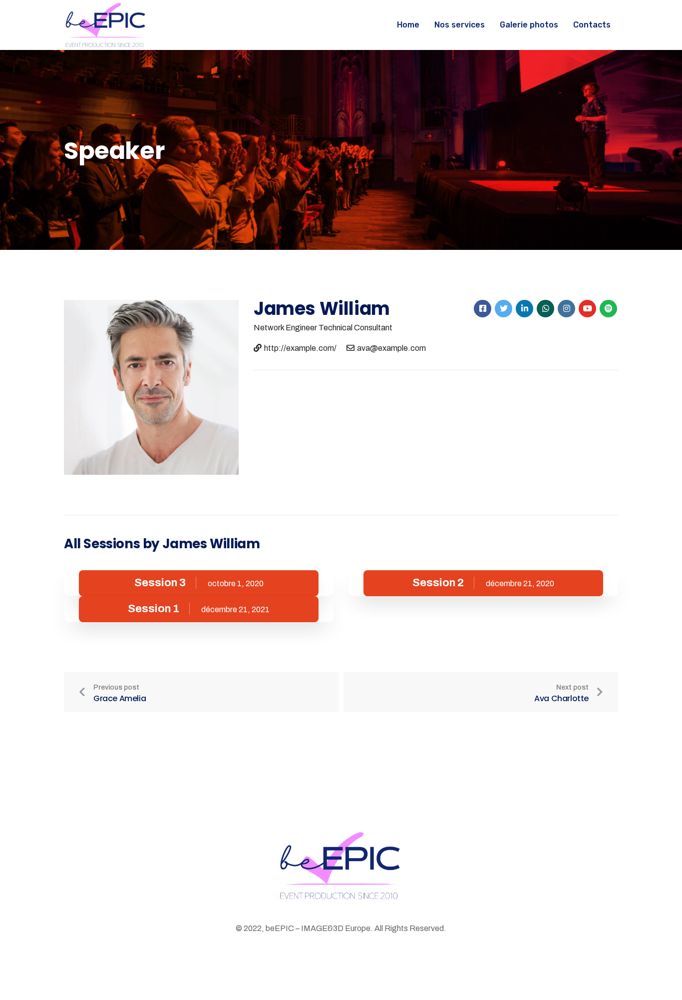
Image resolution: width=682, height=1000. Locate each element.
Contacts (592, 24)
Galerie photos (529, 24)
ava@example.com (391, 348)
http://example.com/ (300, 348)
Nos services (459, 24)
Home (408, 24)
